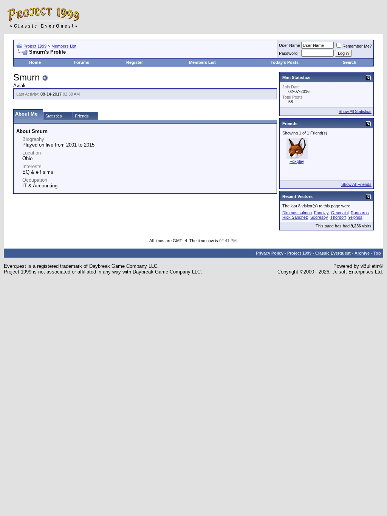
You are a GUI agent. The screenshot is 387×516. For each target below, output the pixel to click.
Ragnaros (360, 212)
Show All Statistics (355, 111)
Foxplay (296, 161)
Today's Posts (285, 62)
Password (288, 53)
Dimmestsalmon (297, 212)
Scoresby (319, 217)
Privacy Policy (269, 253)
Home (35, 62)
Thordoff (338, 217)
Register (134, 62)
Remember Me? (357, 46)
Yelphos (355, 217)
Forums (81, 62)
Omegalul (339, 212)
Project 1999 (34, 46)
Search (349, 62)
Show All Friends (356, 184)
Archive (362, 253)
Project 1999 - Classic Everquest (319, 253)
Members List (63, 46)
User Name (289, 45)
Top (377, 253)
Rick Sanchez (295, 217)
